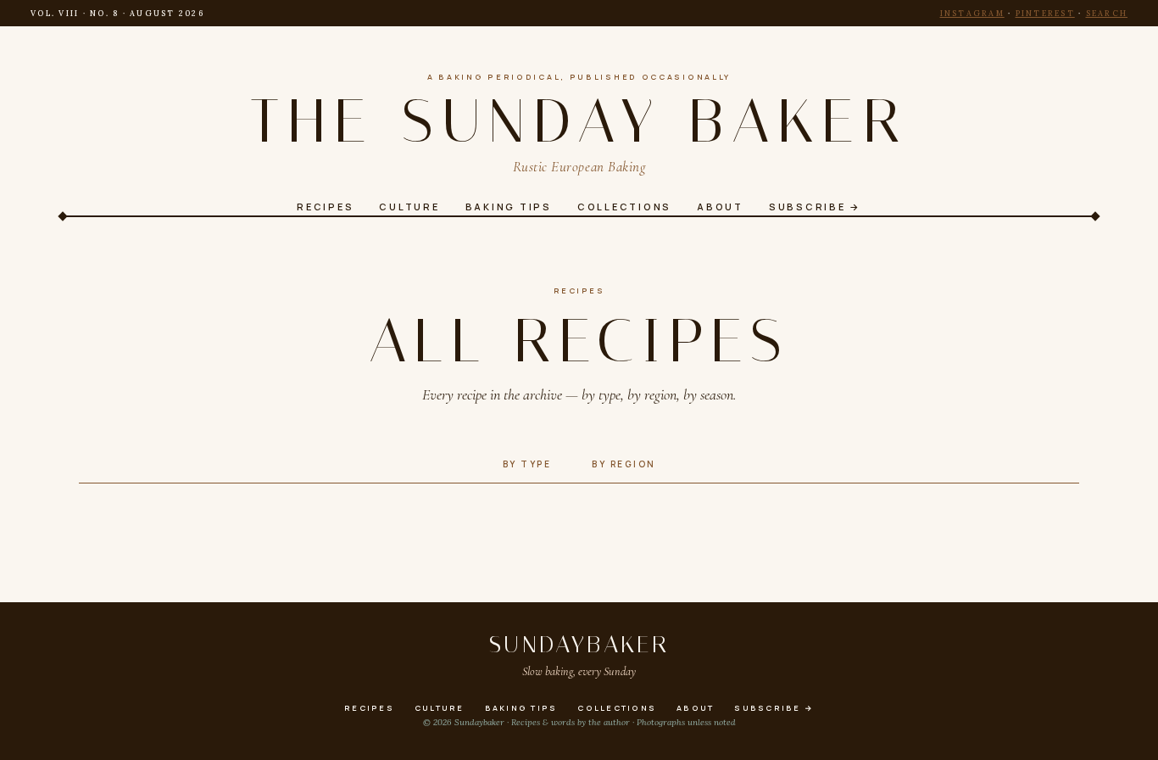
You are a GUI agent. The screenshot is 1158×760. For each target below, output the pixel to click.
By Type (527, 464)
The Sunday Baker (578, 121)
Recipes (579, 290)
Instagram (972, 13)
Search (1107, 13)
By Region (624, 464)
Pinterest (1045, 13)
